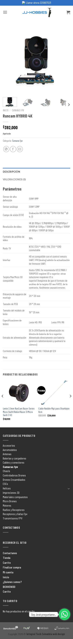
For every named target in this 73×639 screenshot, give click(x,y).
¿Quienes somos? (12, 582)
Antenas (7, 454)
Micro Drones (10, 501)
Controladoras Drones (14, 475)
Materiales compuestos (15, 497)
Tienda (6, 557)
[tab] (36, 171)
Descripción (11, 171)
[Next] (64, 60)
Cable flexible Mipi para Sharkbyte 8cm (53, 410)
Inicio (5, 110)
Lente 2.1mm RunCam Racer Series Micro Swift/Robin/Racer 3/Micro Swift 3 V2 (18, 412)
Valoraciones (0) (14, 179)
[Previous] (8, 60)
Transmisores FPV (12, 518)
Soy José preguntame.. (43, 614)
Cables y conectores (13, 462)
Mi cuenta (8, 572)
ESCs (5, 483)
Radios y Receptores (14, 510)
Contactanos (10, 553)
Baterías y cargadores (14, 458)
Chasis (6, 471)
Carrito (7, 562)
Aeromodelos (10, 450)
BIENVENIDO (9, 586)
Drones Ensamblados (14, 479)
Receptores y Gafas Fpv (15, 514)
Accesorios (9, 445)
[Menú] (5, 12)
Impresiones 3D (11, 492)
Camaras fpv (18, 110)
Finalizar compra (12, 567)
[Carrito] (68, 12)
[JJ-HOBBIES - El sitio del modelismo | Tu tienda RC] (36, 12)
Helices (7, 488)
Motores (7, 505)
